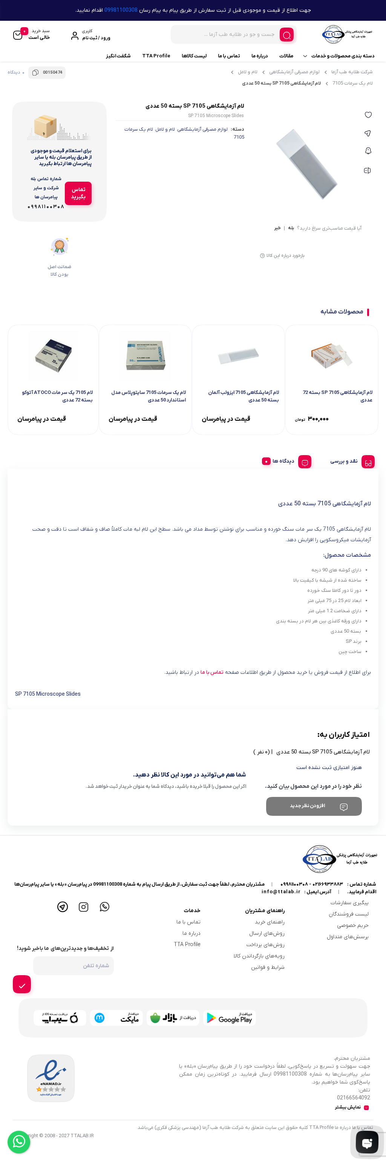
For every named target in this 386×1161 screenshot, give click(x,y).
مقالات (286, 56)
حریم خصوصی (353, 925)
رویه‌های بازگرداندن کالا (259, 956)
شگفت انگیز (118, 56)
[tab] (349, 460)
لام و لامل (247, 72)
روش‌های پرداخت (266, 944)
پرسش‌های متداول (348, 936)
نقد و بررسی (344, 461)
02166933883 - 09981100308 (311, 884)
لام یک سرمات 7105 (352, 83)
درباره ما (259, 56)
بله (291, 228)
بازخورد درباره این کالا (286, 256)
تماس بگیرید (78, 193)
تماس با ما (229, 56)
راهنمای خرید (270, 922)
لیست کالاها (194, 56)
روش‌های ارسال (267, 933)
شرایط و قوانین (268, 967)
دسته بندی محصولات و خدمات (343, 56)
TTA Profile (156, 56)
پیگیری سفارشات (350, 902)
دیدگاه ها (283, 461)
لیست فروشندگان (349, 914)
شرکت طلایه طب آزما (352, 72)
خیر (277, 228)
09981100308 (121, 10)
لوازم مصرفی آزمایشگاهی (294, 72)
